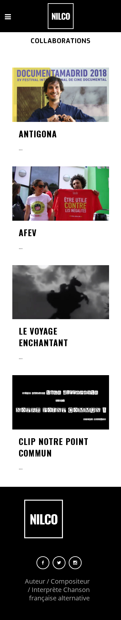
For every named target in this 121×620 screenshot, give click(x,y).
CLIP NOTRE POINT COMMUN (53, 447)
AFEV (28, 232)
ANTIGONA (38, 133)
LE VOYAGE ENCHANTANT (43, 337)
